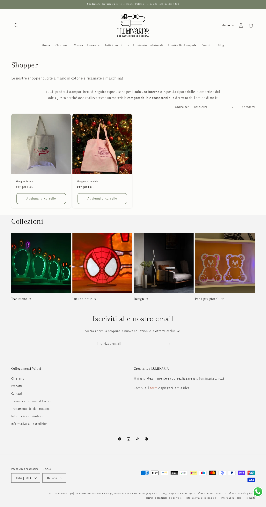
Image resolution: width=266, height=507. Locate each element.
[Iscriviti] (168, 344)
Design (139, 299)
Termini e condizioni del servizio (33, 401)
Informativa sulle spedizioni (29, 423)
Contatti (16, 393)
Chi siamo (17, 378)
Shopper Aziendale (87, 181)
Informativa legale (231, 497)
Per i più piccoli (207, 299)
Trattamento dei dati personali (31, 408)
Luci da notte (82, 299)
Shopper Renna (24, 181)
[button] (16, 26)
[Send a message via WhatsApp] (258, 492)
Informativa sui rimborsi (27, 416)
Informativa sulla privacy (241, 493)
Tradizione (19, 299)
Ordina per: (182, 107)
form (154, 388)
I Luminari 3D (65, 493)
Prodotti (16, 386)
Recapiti (250, 497)
